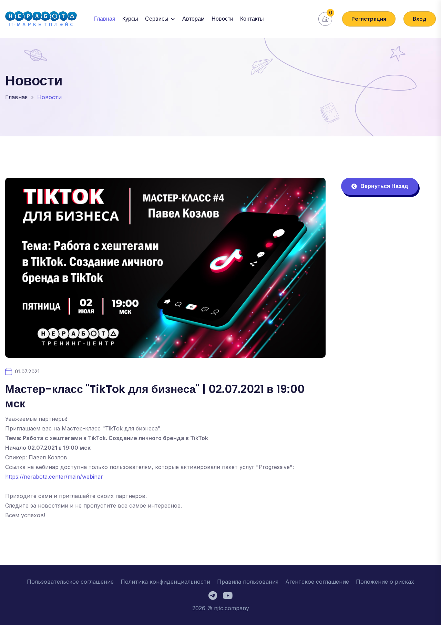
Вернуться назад (384, 186)
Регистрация (368, 18)
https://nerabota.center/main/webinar (54, 476)
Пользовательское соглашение (70, 581)
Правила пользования (247, 581)
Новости (222, 19)
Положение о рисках (385, 581)
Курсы (130, 19)
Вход (420, 18)
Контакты (252, 19)
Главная (104, 19)
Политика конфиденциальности (165, 581)
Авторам (193, 19)
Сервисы (156, 19)
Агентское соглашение (317, 581)
